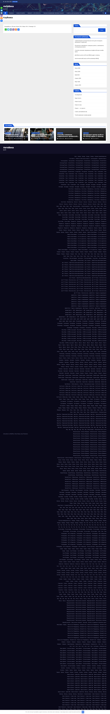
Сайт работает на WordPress (8, 433)
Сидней (97, 566)
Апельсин (76, 201)
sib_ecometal (18, 138)
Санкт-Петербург (73, 550)
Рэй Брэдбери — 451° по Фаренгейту (68, 533)
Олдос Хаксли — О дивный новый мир (65, 505)
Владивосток (73, 221)
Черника (66, 670)
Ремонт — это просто (34, 13)
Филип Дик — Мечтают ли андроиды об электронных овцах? (94, 622)
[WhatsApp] (1, 8)
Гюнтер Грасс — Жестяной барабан (70, 258)
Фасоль (77, 598)
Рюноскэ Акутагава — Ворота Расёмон (94, 546)
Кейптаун (77, 362)
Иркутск (76, 342)
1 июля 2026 (87, 138)
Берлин (93, 210)
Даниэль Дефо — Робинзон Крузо (77, 260)
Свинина (83, 559)
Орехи (95, 507)
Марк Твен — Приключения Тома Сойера (65, 414)
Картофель (61, 360)
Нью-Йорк (66, 496)
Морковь (91, 459)
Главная (11, 13)
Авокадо (79, 156)
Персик (82, 518)
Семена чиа (104, 561)
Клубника (76, 366)
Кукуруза (77, 373)
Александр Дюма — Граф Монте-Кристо (98, 158)
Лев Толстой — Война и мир (64, 386)
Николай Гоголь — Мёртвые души (71, 477)
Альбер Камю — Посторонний (81, 171)
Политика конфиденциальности (65, 520)
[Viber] (1, 15)
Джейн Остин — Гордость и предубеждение (97, 292)
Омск (75, 505)
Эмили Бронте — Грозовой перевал (84, 693)
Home (75, 156)
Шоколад (86, 691)
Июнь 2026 (77, 71)
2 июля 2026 (61, 138)
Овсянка (100, 498)
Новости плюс (78, 104)
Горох (76, 253)
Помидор (73, 520)
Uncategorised (78, 94)
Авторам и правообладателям (100, 156)
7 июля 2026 (35, 138)
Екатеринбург (78, 321)
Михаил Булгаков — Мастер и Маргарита (81, 431)
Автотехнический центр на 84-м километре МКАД (87, 58)
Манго (71, 412)
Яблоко (90, 706)
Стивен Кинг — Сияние (92, 581)
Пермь (105, 514)
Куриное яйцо (85, 379)
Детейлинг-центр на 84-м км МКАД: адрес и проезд (87, 55)
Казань (68, 349)
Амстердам (82, 184)
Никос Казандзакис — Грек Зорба (67, 490)
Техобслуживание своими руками (53, 13)
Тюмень (104, 592)
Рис (105, 524)
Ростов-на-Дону (61, 529)
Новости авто (20, 13)
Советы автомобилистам (74, 13)
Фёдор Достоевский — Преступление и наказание (76, 600)
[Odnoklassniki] (1, 18)
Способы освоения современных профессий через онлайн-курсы (67, 136)
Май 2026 (77, 74)
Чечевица (67, 672)
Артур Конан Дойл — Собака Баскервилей (81, 206)
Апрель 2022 (78, 85)
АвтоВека (8, 6)
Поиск (76, 25)
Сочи (76, 574)
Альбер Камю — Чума (92, 171)
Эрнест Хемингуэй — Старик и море (99, 693)
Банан (91, 206)
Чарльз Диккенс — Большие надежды (67, 648)
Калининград (103, 351)
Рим (84, 522)
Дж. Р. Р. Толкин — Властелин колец (99, 277)
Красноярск (66, 368)
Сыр (79, 589)
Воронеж (96, 227)
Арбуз (98, 204)
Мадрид (68, 405)
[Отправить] (1, 20)
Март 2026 (77, 81)
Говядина (100, 249)
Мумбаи (92, 468)
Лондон (60, 399)
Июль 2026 (77, 68)
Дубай (91, 316)
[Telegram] (1, 10)
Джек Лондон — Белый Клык (88, 308)
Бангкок (76, 208)
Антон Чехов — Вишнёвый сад (74, 188)
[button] (103, 13)
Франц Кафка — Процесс (62, 624)
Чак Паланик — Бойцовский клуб (100, 646)
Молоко (93, 457)
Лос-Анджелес (97, 399)
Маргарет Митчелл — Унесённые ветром (98, 412)
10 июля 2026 (10, 138)
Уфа (73, 596)
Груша (98, 253)
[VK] (1, 13)
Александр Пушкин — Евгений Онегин (83, 160)
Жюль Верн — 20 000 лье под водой (99, 327)
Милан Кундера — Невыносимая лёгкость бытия (96, 429)
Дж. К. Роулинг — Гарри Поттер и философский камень (95, 260)
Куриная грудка (61, 375)
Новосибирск (91, 490)
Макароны (85, 407)
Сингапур (58, 570)
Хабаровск (99, 639)
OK (83, 711)
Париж (105, 507)
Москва (81, 462)
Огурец (105, 501)
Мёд (92, 427)
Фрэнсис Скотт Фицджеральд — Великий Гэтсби (77, 624)
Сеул (87, 563)
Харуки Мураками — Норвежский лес (74, 644)
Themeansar (25, 433)
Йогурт (72, 347)
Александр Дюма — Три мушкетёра (68, 160)
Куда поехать (89, 13)
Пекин (72, 511)
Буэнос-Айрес (65, 214)
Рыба (99, 531)
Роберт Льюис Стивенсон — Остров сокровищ (97, 527)
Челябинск (78, 665)
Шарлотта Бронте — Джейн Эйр (73, 674)
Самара (104, 546)
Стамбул (82, 576)
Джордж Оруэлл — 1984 (70, 310)
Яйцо (82, 709)
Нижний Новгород (102, 470)
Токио (105, 589)
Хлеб (99, 644)
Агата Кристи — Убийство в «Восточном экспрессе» (79, 158)
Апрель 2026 (78, 78)
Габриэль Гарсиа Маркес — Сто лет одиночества (96, 232)
